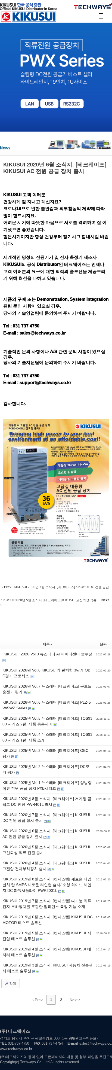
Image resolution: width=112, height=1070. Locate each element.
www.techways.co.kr (16, 1049)
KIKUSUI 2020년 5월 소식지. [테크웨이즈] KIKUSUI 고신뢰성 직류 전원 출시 (46, 850)
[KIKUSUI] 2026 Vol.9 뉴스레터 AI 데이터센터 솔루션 (47, 654)
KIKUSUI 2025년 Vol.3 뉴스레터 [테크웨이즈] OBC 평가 (45, 753)
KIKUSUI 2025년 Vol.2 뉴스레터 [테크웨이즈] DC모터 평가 (45, 769)
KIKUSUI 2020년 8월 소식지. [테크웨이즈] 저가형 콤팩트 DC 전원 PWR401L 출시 (46, 802)
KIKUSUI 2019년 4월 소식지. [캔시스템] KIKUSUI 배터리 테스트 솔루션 (46, 952)
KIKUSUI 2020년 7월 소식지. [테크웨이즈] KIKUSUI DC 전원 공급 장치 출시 (46, 818)
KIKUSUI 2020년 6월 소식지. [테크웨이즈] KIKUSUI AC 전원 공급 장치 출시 (46, 834)
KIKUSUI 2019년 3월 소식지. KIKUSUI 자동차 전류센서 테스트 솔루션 (47, 968)
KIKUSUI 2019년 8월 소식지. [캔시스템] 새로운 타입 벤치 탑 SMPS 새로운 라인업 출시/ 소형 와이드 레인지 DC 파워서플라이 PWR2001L (46, 885)
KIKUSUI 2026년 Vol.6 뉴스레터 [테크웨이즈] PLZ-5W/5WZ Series (46, 705)
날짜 (103, 644)
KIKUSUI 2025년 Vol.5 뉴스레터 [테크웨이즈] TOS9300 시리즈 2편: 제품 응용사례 (47, 721)
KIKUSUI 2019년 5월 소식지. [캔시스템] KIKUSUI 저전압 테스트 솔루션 (46, 936)
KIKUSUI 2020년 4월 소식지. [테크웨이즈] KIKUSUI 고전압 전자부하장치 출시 (46, 866)
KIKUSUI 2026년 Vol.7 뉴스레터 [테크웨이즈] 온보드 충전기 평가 (47, 689)
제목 (46, 644)
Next (74, 1000)
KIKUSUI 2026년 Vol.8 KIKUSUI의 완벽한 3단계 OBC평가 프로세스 (46, 673)
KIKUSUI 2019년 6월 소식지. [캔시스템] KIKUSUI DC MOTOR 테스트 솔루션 (47, 920)
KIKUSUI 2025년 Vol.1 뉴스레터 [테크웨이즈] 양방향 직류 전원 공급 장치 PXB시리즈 (47, 785)
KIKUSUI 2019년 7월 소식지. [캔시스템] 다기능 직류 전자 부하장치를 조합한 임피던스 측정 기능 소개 (46, 904)
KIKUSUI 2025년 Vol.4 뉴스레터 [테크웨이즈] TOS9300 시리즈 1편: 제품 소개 (47, 737)
